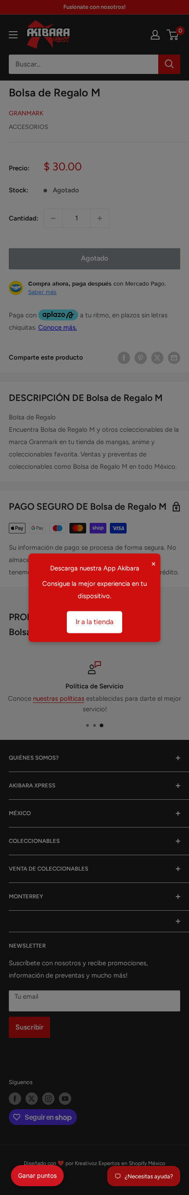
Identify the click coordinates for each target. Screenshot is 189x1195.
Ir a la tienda (94, 622)
